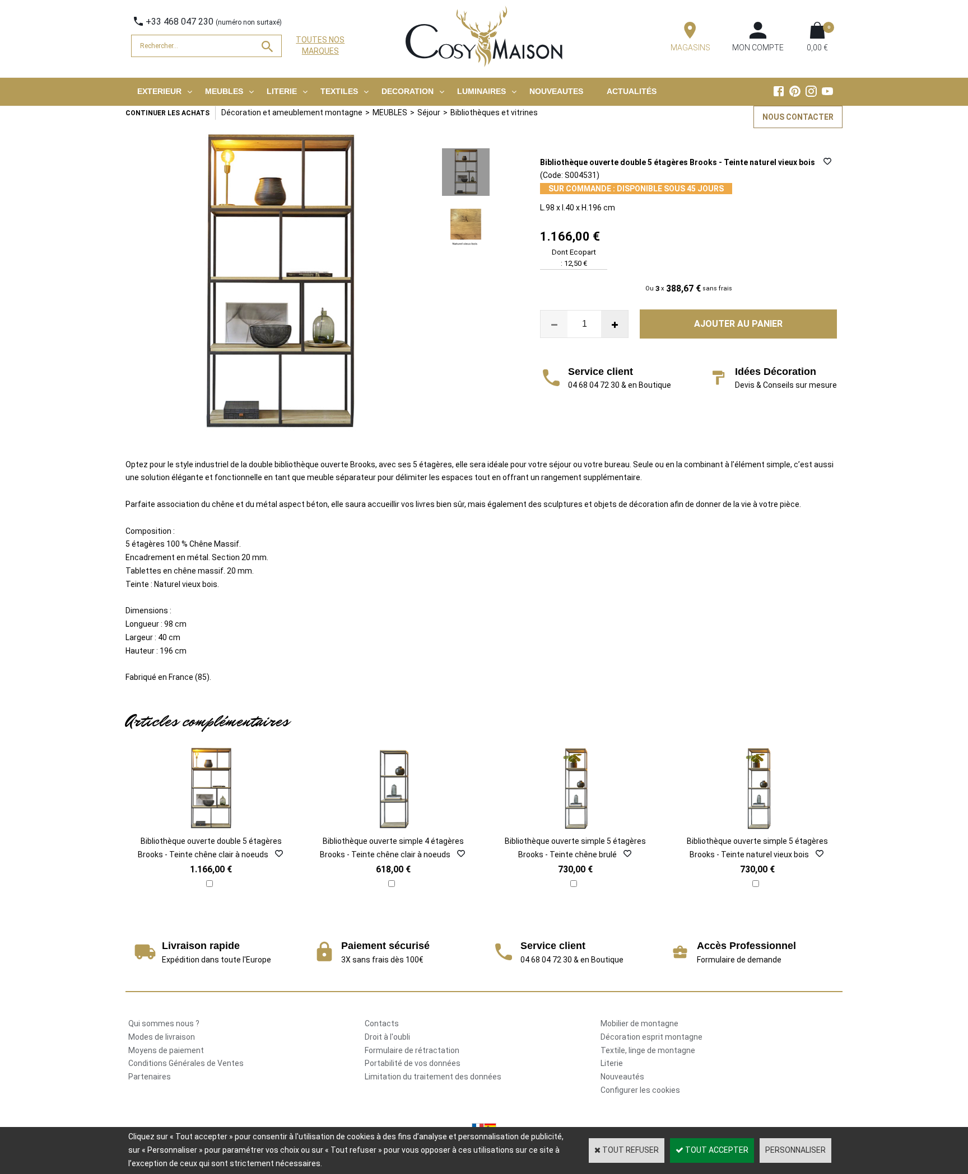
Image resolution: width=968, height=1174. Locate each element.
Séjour (428, 112)
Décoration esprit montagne (651, 1036)
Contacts (382, 1023)
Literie (612, 1063)
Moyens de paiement (166, 1050)
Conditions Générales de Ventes (186, 1063)
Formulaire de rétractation (412, 1050)
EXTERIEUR (159, 91)
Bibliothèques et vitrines (494, 112)
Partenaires (149, 1076)
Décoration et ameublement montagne (291, 112)
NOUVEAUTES (556, 91)
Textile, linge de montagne (648, 1050)
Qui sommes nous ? (163, 1023)
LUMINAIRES (481, 91)
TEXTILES (339, 91)
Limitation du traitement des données (433, 1076)
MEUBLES (224, 91)
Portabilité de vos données (412, 1063)
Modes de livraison (161, 1036)
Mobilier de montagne (639, 1023)
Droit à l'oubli (387, 1036)
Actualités (632, 91)
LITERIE (282, 91)
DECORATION (407, 91)
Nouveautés (622, 1076)
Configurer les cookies (640, 1090)
